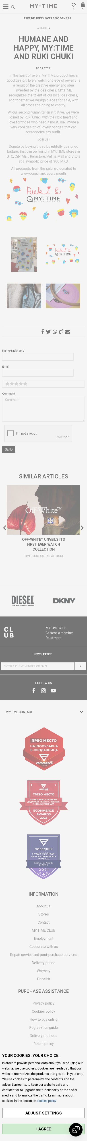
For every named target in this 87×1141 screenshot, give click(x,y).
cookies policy (46, 1101)
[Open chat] (76, 1130)
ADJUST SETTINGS (43, 1113)
